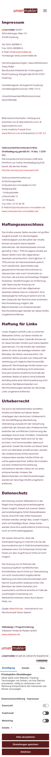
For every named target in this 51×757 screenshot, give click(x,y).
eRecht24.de (16, 609)
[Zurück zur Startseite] (25, 10)
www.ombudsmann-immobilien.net (20, 211)
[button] (45, 10)
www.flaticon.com (11, 133)
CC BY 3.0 (40, 133)
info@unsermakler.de (20, 52)
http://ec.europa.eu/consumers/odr (20, 170)
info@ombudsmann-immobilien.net (27, 207)
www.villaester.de (11, 634)
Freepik (22, 129)
